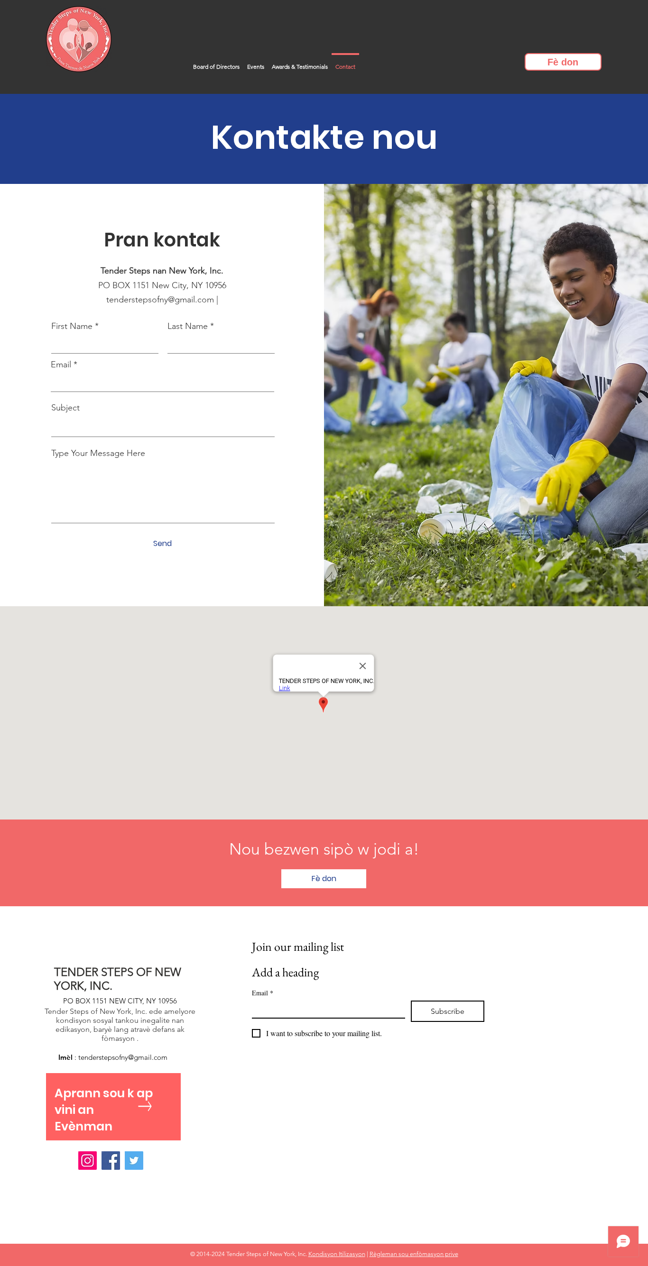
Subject (65, 407)
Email (61, 364)
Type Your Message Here (98, 453)
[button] (563, 62)
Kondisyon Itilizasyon (336, 1253)
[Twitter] (134, 1160)
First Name (72, 326)
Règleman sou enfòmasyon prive (414, 1253)
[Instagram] (87, 1160)
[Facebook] (111, 1160)
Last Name (187, 326)
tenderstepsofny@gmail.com (160, 299)
